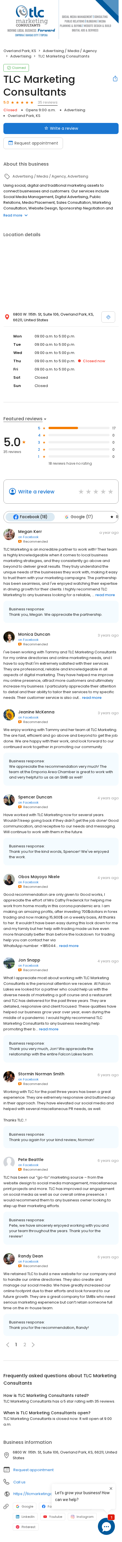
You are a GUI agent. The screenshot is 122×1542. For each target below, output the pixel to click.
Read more (12, 215)
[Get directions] (108, 317)
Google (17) (82, 517)
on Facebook (28, 537)
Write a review (64, 128)
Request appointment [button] (33, 1470)
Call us (19, 1482)
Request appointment (36, 143)
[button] (33, 1345)
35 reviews (48, 102)
